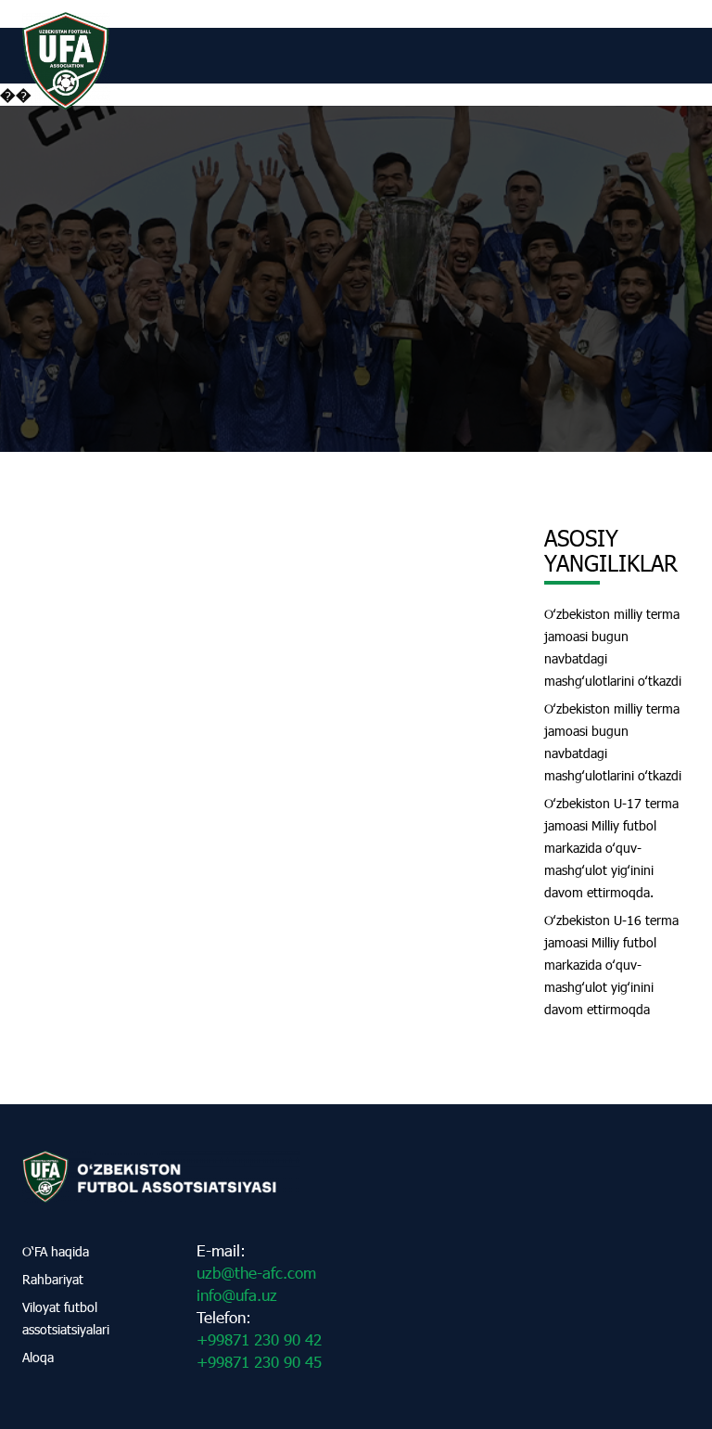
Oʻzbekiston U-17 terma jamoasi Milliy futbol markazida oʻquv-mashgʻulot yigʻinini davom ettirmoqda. (611, 847)
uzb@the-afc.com (256, 1272)
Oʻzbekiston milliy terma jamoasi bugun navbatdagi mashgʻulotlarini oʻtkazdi (612, 647)
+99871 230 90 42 (259, 1339)
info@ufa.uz (237, 1295)
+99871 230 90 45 (259, 1361)
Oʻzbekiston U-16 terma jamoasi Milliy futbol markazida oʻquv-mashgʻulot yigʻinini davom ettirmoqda (611, 964)
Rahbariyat (52, 1279)
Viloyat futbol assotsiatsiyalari (65, 1318)
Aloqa (38, 1357)
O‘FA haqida (55, 1251)
